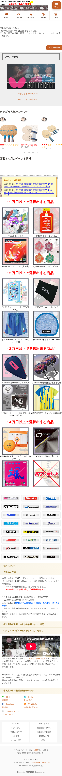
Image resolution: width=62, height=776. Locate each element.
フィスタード (29, 146)
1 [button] (24, 152)
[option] (10, 133)
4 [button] (37, 152)
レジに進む (15, 728)
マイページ (15, 724)
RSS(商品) (31, 705)
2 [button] (28, 152)
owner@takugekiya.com (40, 762)
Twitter (28, 698)
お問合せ (43, 740)
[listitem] (6, 15)
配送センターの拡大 (37, 658)
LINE (6, 698)
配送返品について (44, 728)
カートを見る (44, 724)
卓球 (36, 750)
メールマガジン (10, 712)
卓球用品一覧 (44, 736)
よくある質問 (16, 740)
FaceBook (8, 705)
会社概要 (15, 736)
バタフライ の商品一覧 (27, 99)
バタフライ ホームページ (28, 94)
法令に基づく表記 (44, 732)
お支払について (16, 732)
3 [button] (33, 152)
